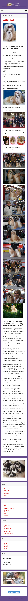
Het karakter (7, 530)
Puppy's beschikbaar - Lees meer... (11, 478)
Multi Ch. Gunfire (8, 488)
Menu (2, 10)
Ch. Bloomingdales (9, 508)
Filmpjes (6, 546)
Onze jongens (8, 15)
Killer (5, 495)
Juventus (6, 490)
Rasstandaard (7, 528)
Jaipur (5, 512)
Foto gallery (7, 545)
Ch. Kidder (6, 493)
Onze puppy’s (7, 543)
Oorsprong (7, 525)
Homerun (6, 510)
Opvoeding (7, 526)
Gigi (5, 505)
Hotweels (6, 515)
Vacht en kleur (7, 531)
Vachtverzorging (8, 533)
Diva (5, 507)
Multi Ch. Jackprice (8, 492)
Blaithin (6, 513)
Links (5, 548)
